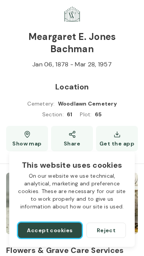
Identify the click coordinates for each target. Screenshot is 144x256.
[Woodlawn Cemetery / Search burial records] (72, 13)
